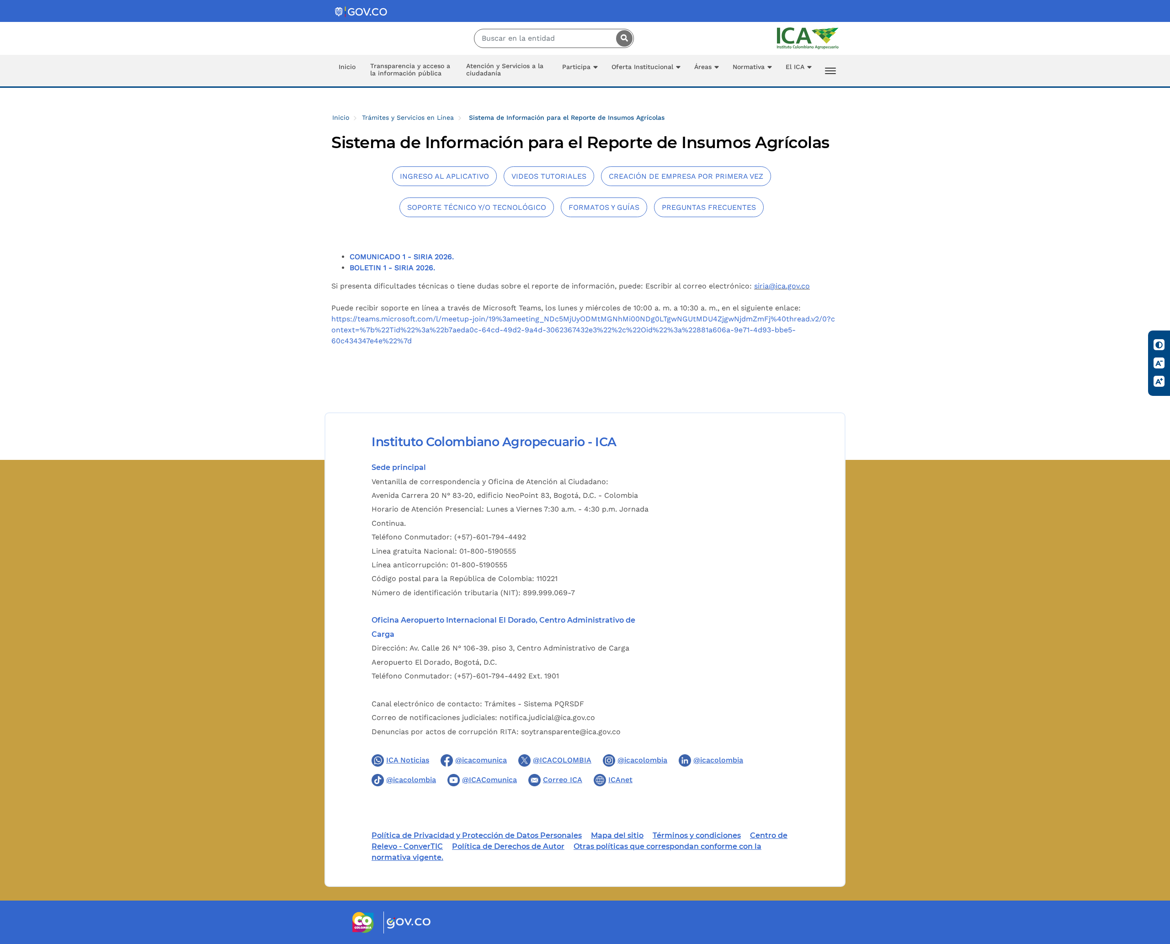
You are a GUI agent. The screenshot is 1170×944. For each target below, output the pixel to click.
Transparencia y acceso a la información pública (410, 69)
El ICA (795, 66)
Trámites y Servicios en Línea (408, 117)
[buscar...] (622, 38)
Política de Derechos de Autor (508, 846)
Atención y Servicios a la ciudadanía (504, 69)
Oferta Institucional (642, 66)
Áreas (703, 66)
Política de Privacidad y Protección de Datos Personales (477, 835)
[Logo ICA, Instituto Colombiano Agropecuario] (808, 37)
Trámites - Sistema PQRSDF (534, 703)
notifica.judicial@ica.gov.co (547, 717)
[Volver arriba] (1150, 883)
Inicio (347, 66)
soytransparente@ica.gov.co (571, 731)
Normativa (749, 66)
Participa (576, 66)
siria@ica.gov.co (782, 286)
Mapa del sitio (617, 835)
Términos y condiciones (697, 835)
